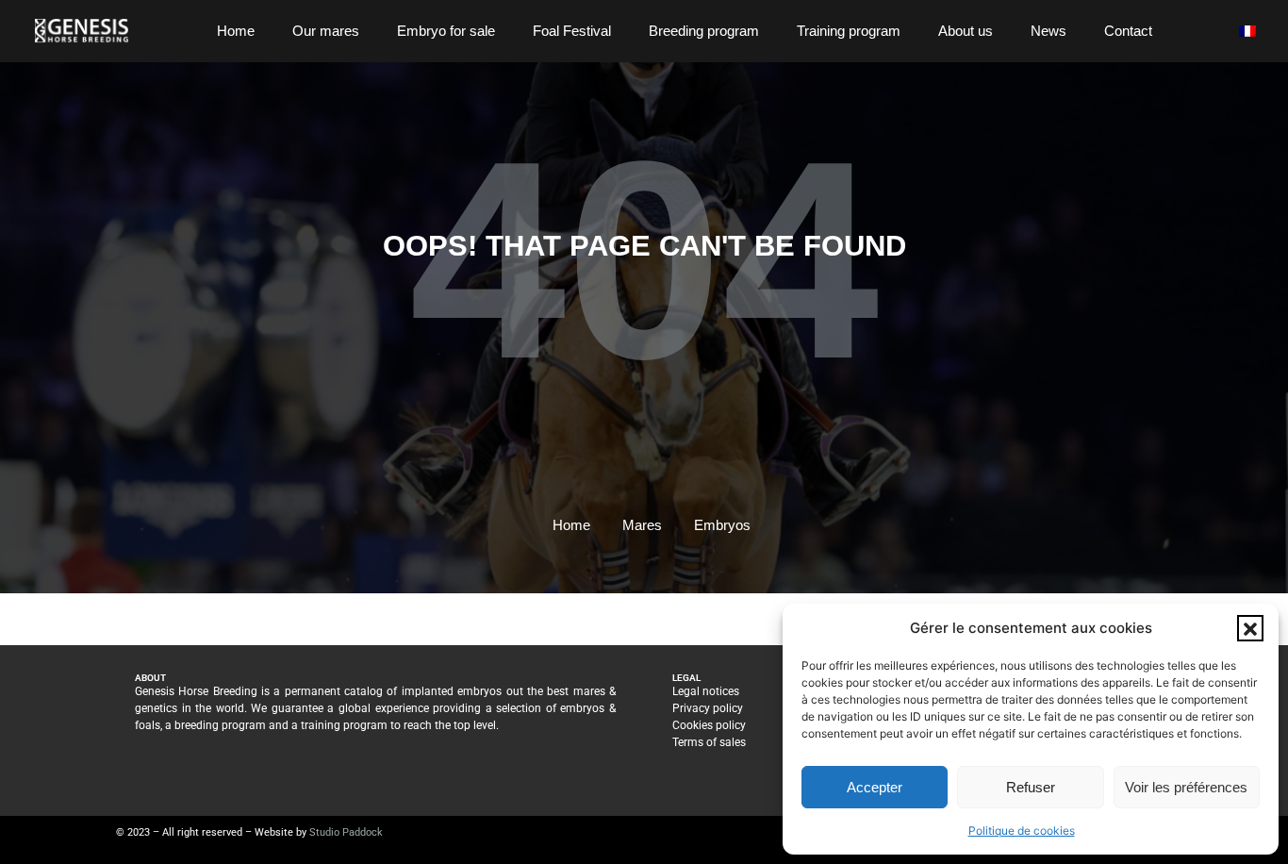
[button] (1250, 628)
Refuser (1030, 787)
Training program (848, 31)
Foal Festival (572, 31)
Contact (1128, 31)
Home (236, 31)
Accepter (874, 787)
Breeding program (704, 31)
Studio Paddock (346, 832)
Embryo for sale (446, 31)
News (1048, 31)
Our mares (325, 31)
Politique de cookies (1021, 830)
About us (965, 31)
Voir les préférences (1186, 787)
